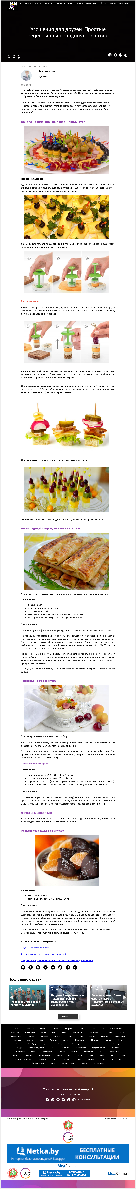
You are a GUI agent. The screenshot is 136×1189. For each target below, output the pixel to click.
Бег (103, 1029)
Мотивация (95, 1040)
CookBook (32, 66)
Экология (84, 1063)
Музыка (108, 1040)
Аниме (82, 1029)
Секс (100, 1051)
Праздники (65, 1048)
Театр (112, 1055)
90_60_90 (17, 1029)
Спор (70, 1055)
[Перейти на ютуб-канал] (115, 55)
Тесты (123, 1055)
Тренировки (42, 1059)
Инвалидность (16, 1036)
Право (53, 1048)
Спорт (80, 1055)
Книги (81, 1036)
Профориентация (98, 1048)
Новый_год (32, 1044)
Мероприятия (80, 1040)
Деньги (63, 1032)
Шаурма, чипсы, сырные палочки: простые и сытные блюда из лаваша (57, 960)
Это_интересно (99, 1063)
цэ (120, 1059)
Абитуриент (69, 1029)
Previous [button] (12, 997)
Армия (93, 1029)
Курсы (41, 1040)
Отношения (90, 1044)
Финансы (91, 1059)
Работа (33, 1051)
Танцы (101, 1055)
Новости (19, 1044)
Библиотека (15, 1032)
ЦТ (112, 1059)
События (14, 1055)
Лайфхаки (53, 1040)
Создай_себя (28, 1055)
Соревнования (44, 1055)
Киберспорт (58, 1036)
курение (30, 1040)
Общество (62, 1044)
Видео (43, 1032)
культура (17, 1040)
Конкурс (92, 1036)
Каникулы (44, 1036)
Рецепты (43, 66)
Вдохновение (30, 1032)
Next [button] (124, 997)
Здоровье (121, 1032)
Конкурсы (104, 1036)
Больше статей (68, 1017)
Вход (112, 3)
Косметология (120, 1036)
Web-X (126, 1119)
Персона (104, 1044)
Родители (74, 1051)
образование (47, 1044)
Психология (115, 1048)
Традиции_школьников (23, 1059)
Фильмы (78, 1059)
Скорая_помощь (114, 1051)
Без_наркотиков (116, 1029)
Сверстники (88, 1051)
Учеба (54, 1059)
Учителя (66, 1059)
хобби (102, 1059)
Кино (70, 1036)
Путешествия (20, 1051)
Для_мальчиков (94, 1032)
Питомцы (116, 1044)
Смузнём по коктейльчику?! (35, 947)
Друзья (109, 1032)
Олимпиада (76, 1044)
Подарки (20, 1048)
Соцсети (59, 1055)
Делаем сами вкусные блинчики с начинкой (43, 954)
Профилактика (81, 1048)
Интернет (31, 1036)
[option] (27, 997)
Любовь (66, 1040)
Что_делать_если (38, 1063)
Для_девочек (77, 1032)
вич (53, 1032)
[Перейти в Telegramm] (126, 55)
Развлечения (47, 1051)
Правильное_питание (37, 1048)
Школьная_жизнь (68, 1063)
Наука (120, 1040)
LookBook (55, 1029)
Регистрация (124, 3)
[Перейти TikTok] (120, 55)
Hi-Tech (42, 1029)
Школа (53, 1063)
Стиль (91, 1055)
